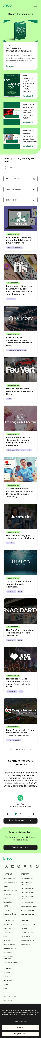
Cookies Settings (20, 1021)
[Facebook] (31, 866)
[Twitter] (6, 866)
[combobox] (20, 179)
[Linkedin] (13, 866)
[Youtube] (25, 866)
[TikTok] (37, 866)
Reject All (20, 1028)
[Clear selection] (34, 178)
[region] (20, 1021)
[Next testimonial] (33, 813)
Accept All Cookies (20, 1034)
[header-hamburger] (35, 5)
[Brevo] (7, 5)
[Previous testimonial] (8, 813)
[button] (30, 749)
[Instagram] (19, 866)
